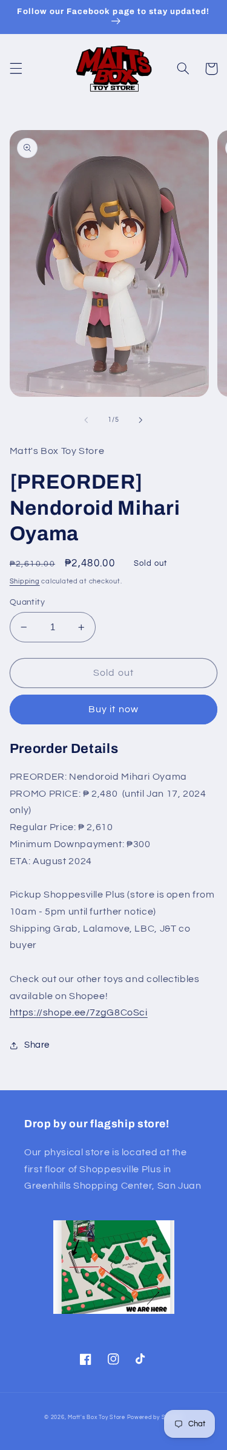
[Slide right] (141, 420)
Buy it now (113, 709)
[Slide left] (86, 420)
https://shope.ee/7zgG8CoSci (79, 1012)
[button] (16, 69)
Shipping (25, 581)
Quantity (27, 602)
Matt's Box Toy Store (96, 1417)
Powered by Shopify (155, 1417)
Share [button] (37, 1045)
